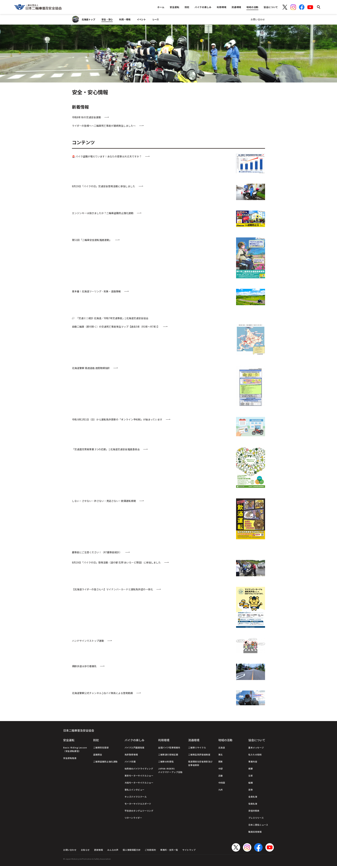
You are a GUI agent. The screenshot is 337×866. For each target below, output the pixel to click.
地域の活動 (225, 740)
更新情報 (98, 849)
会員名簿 (252, 796)
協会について (256, 740)
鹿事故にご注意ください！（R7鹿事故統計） (97, 552)
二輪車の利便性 (166, 761)
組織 (250, 782)
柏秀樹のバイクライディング (139, 768)
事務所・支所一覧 (169, 849)
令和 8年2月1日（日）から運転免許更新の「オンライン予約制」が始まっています (117, 419)
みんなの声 (112, 849)
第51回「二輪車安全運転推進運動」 (92, 240)
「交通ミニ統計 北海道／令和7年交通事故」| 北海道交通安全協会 (112, 318)
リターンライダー (133, 817)
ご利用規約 (150, 849)
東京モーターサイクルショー (139, 775)
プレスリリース (256, 817)
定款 (250, 789)
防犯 (96, 740)
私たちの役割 (255, 754)
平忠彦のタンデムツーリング (139, 810)
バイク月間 (130, 761)
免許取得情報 (131, 754)
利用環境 (163, 740)
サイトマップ (189, 849)
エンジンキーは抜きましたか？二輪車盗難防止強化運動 (102, 213)
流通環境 (193, 740)
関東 (220, 761)
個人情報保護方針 (131, 849)
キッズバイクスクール (136, 796)
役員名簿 (252, 803)
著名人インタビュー (134, 789)
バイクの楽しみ (134, 740)
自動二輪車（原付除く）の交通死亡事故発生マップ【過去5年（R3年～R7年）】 (116, 326)
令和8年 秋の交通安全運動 (86, 117)
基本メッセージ (256, 747)
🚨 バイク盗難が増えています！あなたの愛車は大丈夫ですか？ (107, 156)
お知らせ (85, 849)
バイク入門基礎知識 (134, 747)
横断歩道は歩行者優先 (84, 666)
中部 (220, 768)
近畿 (220, 775)
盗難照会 (97, 754)
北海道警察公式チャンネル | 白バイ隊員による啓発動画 (102, 693)
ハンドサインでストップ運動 (88, 640)
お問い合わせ (258, 19)
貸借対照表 (253, 810)
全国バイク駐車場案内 (169, 747)
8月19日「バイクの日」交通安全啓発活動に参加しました (103, 186)
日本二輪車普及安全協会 (78, 730)
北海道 (221, 747)
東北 (220, 754)
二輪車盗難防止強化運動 (105, 761)
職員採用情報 (255, 831)
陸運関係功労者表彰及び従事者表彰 (200, 763)
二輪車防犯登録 (101, 747)
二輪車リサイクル (197, 747)
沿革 (250, 775)
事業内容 (252, 761)
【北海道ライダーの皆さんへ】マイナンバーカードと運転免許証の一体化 (112, 589)
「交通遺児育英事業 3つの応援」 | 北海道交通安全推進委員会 (106, 449)
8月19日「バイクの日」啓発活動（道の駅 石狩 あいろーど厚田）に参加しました (116, 562)
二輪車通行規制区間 (168, 754)
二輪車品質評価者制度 (199, 754)
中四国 (221, 782)
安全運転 (68, 740)
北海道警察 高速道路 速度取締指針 (91, 368)
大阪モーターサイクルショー (139, 782)
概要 (250, 768)
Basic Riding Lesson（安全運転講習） (75, 749)
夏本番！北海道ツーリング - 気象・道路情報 (96, 291)
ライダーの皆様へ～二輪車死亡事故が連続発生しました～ (104, 125)
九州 (220, 789)
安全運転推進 (70, 757)
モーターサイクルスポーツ (138, 803)
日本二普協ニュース (258, 824)
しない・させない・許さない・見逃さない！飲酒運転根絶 (104, 501)
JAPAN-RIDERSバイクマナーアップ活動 (170, 770)
